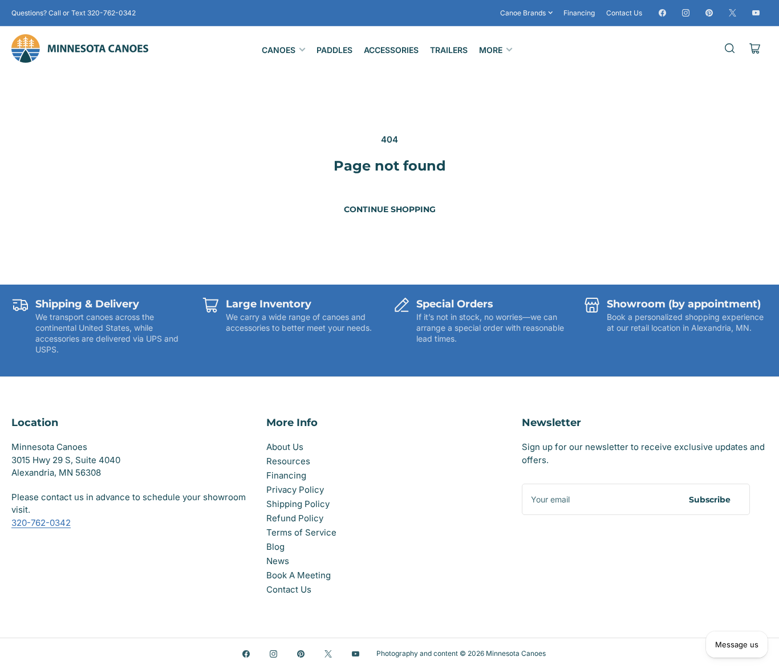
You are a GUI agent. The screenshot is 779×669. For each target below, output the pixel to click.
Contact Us (624, 13)
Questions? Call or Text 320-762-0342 (73, 13)
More (490, 50)
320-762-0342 (41, 522)
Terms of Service (301, 532)
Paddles (334, 50)
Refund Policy (294, 518)
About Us (284, 446)
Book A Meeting (298, 575)
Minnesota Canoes (516, 653)
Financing (579, 13)
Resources (288, 461)
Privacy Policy (295, 489)
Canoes (278, 50)
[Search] (730, 48)
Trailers (449, 50)
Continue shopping (390, 209)
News (277, 561)
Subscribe (710, 499)
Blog (275, 546)
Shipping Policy (298, 503)
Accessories (391, 50)
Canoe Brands (523, 13)
